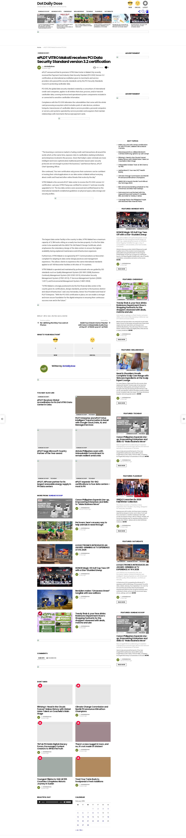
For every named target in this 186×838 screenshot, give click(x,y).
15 (93, 817)
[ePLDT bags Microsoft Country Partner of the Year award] (54, 439)
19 (78, 821)
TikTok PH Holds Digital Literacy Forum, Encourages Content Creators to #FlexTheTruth (52, 746)
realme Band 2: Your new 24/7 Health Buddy (131, 171)
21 (88, 821)
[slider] (68, 802)
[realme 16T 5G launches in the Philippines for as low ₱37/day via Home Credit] (121, 18)
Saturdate (109, 11)
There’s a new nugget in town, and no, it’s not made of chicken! (91, 745)
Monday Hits (56, 11)
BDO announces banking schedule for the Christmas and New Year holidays (133, 188)
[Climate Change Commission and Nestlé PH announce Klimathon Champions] (93, 694)
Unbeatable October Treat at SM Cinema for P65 (133, 166)
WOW (130, 7)
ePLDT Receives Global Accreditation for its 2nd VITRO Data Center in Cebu (54, 402)
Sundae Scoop (43, 11)
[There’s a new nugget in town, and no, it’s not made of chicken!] (93, 732)
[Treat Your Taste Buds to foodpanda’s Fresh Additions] (93, 767)
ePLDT (41, 316)
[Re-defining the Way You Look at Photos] (2, 419)
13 (83, 817)
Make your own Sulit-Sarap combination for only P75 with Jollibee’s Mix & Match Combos (132, 146)
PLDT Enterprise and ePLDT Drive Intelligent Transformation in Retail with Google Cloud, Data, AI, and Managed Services (91, 421)
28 (88, 825)
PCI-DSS (48, 316)
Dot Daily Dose (49, 3)
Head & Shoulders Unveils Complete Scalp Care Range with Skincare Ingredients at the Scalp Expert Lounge (132, 377)
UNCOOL (137, 7)
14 (88, 817)
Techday (89, 11)
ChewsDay (68, 11)
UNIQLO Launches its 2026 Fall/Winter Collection (128, 500)
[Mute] (64, 802)
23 (98, 821)
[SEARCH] (143, 11)
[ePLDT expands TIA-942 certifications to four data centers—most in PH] (93, 470)
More (118, 260)
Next (148, 22)
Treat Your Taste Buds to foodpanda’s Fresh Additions (89, 780)
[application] (54, 802)
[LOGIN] (147, 11)
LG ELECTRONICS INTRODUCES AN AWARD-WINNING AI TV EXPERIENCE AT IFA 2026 (102, 26)
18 (108, 817)
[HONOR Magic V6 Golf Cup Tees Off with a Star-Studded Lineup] (139, 18)
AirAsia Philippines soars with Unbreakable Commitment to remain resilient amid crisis (89, 453)
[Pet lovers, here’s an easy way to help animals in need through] (83, 18)
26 (78, 825)
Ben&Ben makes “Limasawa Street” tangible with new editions (92, 591)
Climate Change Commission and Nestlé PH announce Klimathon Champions (91, 709)
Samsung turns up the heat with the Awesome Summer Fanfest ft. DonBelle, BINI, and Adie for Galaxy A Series (132, 194)
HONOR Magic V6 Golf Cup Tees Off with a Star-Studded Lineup (139, 26)
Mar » (81, 830)
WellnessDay (79, 11)
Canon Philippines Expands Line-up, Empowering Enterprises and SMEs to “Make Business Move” (46, 26)
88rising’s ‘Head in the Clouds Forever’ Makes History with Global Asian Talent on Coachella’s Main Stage (54, 710)
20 (83, 821)
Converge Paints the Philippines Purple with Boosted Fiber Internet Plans (132, 200)
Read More (121, 269)
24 (103, 821)
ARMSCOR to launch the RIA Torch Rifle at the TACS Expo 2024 (133, 182)
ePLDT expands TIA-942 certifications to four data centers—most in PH (92, 484)
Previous (38, 22)
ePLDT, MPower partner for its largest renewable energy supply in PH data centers (54, 484)
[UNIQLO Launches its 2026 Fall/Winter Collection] (132, 488)
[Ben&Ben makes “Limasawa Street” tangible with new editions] (54, 600)
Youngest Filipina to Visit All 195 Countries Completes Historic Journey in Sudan (52, 781)
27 (83, 825)
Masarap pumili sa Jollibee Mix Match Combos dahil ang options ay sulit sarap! (133, 153)
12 (78, 817)
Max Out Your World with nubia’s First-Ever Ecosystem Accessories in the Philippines (65, 26)
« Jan (77, 830)
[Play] (40, 802)
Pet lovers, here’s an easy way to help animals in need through (83, 26)
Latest (145, 7)
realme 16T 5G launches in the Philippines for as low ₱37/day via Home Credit (120, 26)
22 (93, 821)
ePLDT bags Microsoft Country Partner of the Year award (52, 452)
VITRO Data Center (60, 316)
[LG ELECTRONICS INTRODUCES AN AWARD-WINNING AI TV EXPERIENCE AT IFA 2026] (102, 18)
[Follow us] (139, 11)
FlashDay (98, 11)
